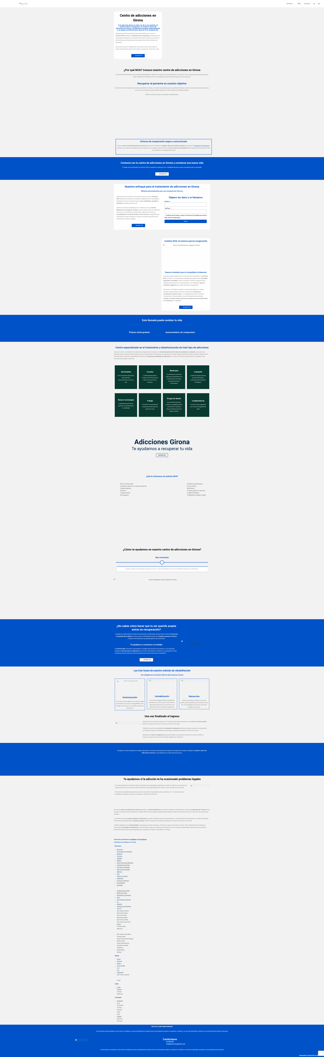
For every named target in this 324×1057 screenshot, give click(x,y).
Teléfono (167, 208)
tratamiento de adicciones (202, 145)
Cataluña (133, 839)
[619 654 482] (164, 1042)
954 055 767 (162, 455)
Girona (117, 955)
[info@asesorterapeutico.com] (164, 1044)
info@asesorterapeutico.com (175, 1044)
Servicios (290, 3)
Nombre (167, 201)
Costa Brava (143, 839)
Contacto (307, 3)
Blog (299, 3)
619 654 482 (170, 1041)
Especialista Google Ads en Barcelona (311, 1055)
